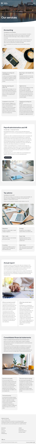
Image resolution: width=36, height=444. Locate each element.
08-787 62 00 (21, 429)
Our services (3, 430)
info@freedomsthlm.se (22, 430)
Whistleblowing (4, 433)
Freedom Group (7, 419)
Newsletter (3, 432)
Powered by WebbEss (29, 442)
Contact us (30, 3)
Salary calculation (8, 157)
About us (3, 429)
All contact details (22, 432)
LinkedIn (3, 439)
